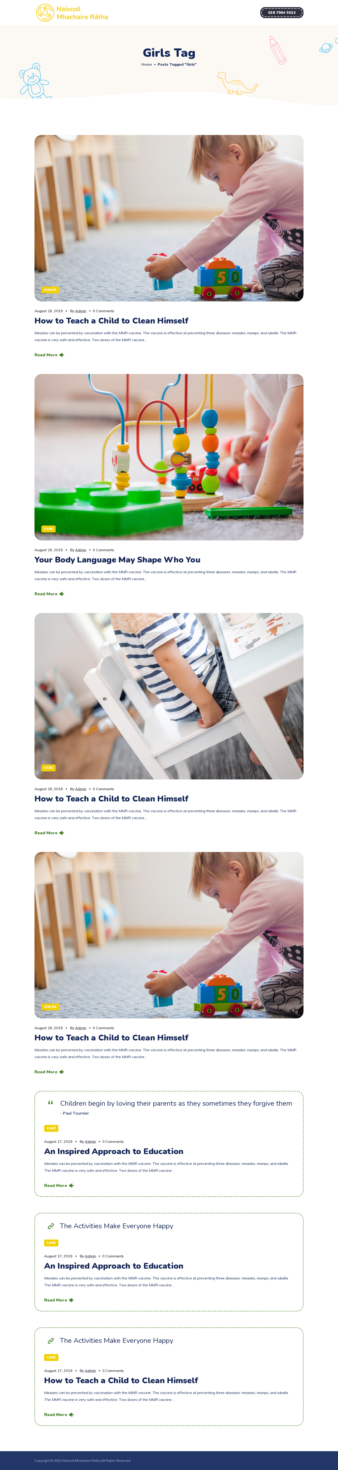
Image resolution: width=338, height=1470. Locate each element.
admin (80, 311)
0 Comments (103, 311)
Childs (50, 290)
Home (146, 64)
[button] (282, 12)
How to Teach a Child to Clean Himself (111, 320)
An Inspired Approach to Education (113, 1151)
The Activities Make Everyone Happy (116, 1226)
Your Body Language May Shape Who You (117, 559)
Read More (45, 355)
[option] (169, 457)
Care (48, 529)
